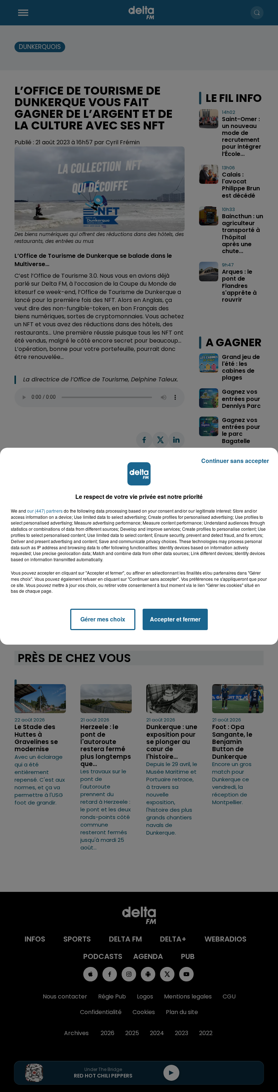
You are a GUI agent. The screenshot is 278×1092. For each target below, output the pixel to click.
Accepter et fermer (175, 619)
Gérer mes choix (102, 619)
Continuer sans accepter (235, 460)
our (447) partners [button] (45, 511)
